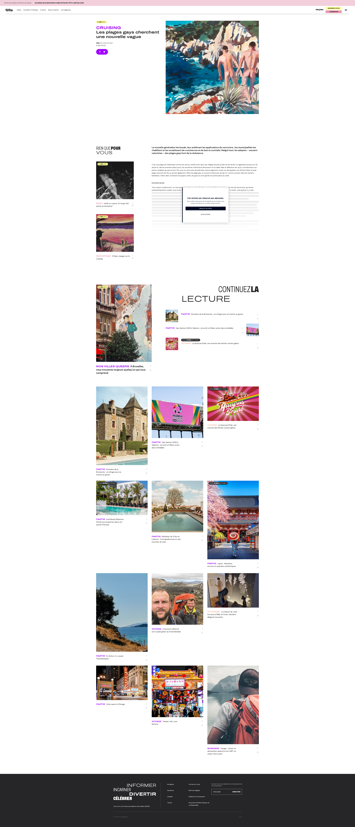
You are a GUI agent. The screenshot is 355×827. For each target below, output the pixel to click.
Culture (43, 10)
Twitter (169, 803)
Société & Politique (30, 10)
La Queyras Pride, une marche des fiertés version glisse (215, 343)
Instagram (170, 784)
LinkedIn (170, 797)
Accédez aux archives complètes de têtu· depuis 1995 (59, 3)
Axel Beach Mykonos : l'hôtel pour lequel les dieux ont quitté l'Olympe (110, 522)
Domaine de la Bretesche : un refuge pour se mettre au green (217, 314)
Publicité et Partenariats (197, 797)
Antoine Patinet (106, 43)
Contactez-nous (194, 784)
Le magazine (66, 10)
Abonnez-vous (334, 8)
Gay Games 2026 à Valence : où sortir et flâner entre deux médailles (204, 328)
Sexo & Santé (53, 10)
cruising (108, 28)
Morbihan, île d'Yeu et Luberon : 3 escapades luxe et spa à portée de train (166, 539)
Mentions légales (194, 790)
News (19, 10)
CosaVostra (124, 816)
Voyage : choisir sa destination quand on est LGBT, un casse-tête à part (221, 751)
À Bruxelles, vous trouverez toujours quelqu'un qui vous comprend (121, 369)
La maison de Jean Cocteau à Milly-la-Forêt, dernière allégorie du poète (222, 614)
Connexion (333, 11)
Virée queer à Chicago (115, 704)
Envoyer (236, 792)
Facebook (170, 790)
